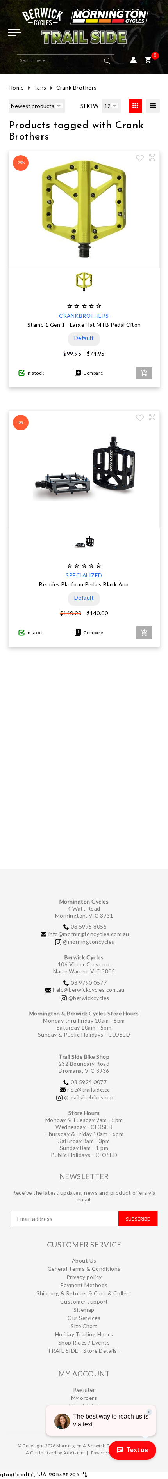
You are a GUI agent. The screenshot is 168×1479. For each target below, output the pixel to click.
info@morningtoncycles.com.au (88, 934)
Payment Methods (84, 1285)
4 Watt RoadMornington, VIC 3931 (84, 912)
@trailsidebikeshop (88, 1097)
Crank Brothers (76, 87)
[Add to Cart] (144, 373)
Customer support (84, 1301)
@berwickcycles (88, 997)
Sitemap (84, 1309)
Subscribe (138, 1219)
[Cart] (148, 60)
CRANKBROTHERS (84, 315)
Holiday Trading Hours (84, 1334)
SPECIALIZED (84, 575)
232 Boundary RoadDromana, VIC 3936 (84, 1067)
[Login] (133, 60)
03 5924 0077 (89, 1082)
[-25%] (84, 260)
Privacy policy (84, 1277)
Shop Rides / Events (84, 1342)
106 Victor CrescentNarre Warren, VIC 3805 (84, 968)
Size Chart (84, 1326)
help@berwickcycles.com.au (89, 989)
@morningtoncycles (88, 941)
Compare (92, 372)
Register (84, 1389)
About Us (84, 1260)
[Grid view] (135, 106)
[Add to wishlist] (140, 159)
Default (84, 337)
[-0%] (84, 520)
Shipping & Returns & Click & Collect (84, 1293)
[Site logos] (84, 29)
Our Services (84, 1317)
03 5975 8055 (89, 926)
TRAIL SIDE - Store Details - (84, 1350)
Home (16, 87)
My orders (84, 1397)
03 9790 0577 (89, 982)
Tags (40, 87)
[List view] (153, 106)
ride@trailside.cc (88, 1089)
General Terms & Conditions (84, 1268)
